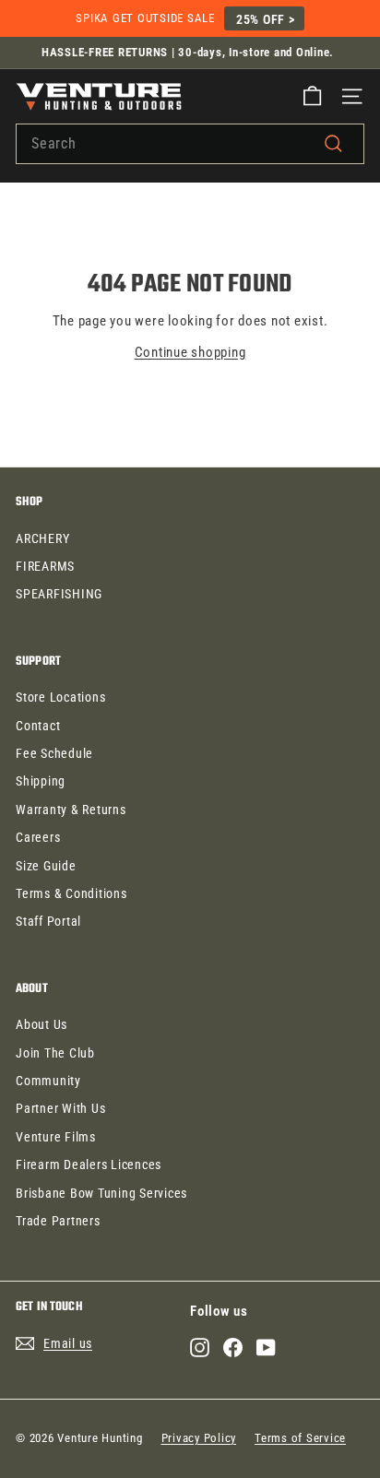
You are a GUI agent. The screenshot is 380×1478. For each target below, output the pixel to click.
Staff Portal (48, 921)
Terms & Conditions (71, 893)
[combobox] (190, 144)
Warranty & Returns (71, 809)
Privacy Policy (199, 1438)
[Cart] (312, 96)
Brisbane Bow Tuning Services (101, 1193)
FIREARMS (45, 566)
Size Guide (46, 865)
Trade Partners (58, 1220)
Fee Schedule (54, 753)
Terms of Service (300, 1438)
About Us (41, 1024)
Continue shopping (190, 352)
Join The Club (55, 1053)
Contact (38, 725)
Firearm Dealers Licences (88, 1164)
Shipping (40, 781)
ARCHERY (42, 538)
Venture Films (56, 1136)
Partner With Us (60, 1108)
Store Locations (60, 697)
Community (48, 1080)
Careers (38, 837)
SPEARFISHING (59, 593)
